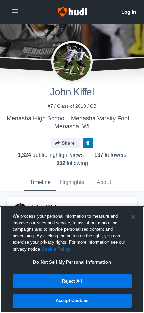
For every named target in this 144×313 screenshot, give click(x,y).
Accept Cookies (72, 300)
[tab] (40, 182)
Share (68, 143)
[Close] (133, 217)
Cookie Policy (56, 249)
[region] (72, 259)
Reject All (72, 281)
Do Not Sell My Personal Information (72, 262)
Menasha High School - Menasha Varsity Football (73, 118)
